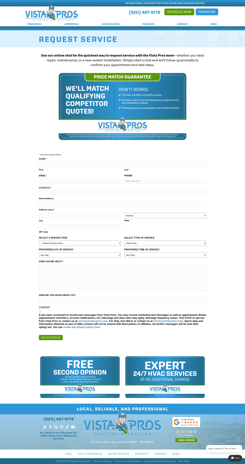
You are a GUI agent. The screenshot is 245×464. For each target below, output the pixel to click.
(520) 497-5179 (59, 419)
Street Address (46, 198)
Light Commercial (90, 453)
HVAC (68, 453)
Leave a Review (186, 440)
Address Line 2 (46, 209)
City (41, 220)
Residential (35, 24)
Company (182, 24)
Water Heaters (111, 24)
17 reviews (188, 435)
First (41, 169)
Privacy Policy (102, 461)
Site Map (183, 461)
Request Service (50, 337)
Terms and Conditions (128, 461)
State (126, 220)
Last (126, 169)
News (214, 24)
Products (148, 24)
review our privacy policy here (81, 327)
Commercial (72, 24)
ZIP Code (43, 232)
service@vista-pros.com (93, 321)
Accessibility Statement (160, 461)
